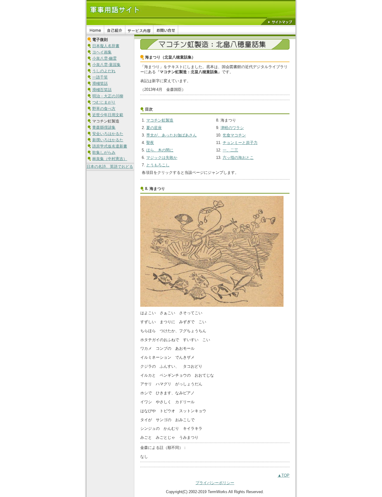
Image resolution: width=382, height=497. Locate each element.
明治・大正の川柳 (107, 96)
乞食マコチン (234, 135)
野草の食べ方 (103, 108)
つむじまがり (103, 102)
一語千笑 (100, 77)
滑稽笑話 (100, 83)
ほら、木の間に (159, 150)
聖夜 (150, 142)
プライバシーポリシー (214, 483)
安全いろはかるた (107, 133)
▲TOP (283, 475)
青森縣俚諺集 (103, 127)
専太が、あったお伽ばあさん (171, 135)
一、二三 (230, 150)
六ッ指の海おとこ (238, 157)
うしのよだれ (103, 71)
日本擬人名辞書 (105, 46)
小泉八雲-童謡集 (106, 64)
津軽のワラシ (232, 127)
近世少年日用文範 (107, 115)
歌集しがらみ (103, 152)
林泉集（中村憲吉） (109, 159)
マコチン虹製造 (159, 120)
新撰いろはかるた (107, 140)
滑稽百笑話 (102, 90)
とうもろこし (158, 165)
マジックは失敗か (161, 157)
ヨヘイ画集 (102, 52)
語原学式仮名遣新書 (109, 146)
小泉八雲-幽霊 (104, 58)
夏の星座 (154, 127)
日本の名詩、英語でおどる (110, 166)
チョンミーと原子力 (240, 142)
